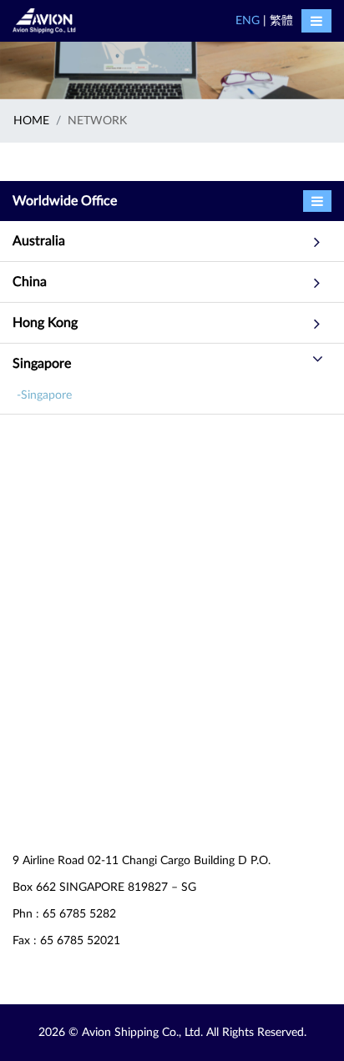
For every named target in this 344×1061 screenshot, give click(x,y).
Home (31, 121)
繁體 (281, 21)
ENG (247, 21)
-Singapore (44, 395)
